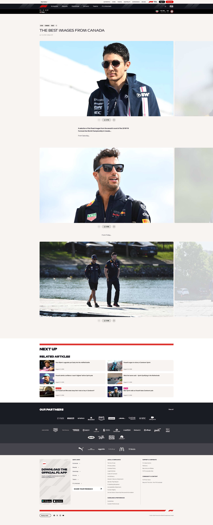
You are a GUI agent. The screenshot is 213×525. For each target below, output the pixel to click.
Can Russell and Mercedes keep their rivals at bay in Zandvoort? (75, 391)
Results (65, 6)
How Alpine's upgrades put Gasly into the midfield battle (73, 362)
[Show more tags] (56, 26)
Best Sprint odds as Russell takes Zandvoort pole (138, 391)
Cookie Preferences (113, 503)
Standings (75, 6)
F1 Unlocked (106, 6)
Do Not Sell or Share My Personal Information (121, 492)
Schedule (54, 6)
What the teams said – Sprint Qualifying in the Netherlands (142, 375)
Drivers (86, 6)
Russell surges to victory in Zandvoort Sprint (137, 362)
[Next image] (114, 120)
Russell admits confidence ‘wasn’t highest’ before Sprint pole (74, 375)
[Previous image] (99, 120)
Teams (95, 6)
